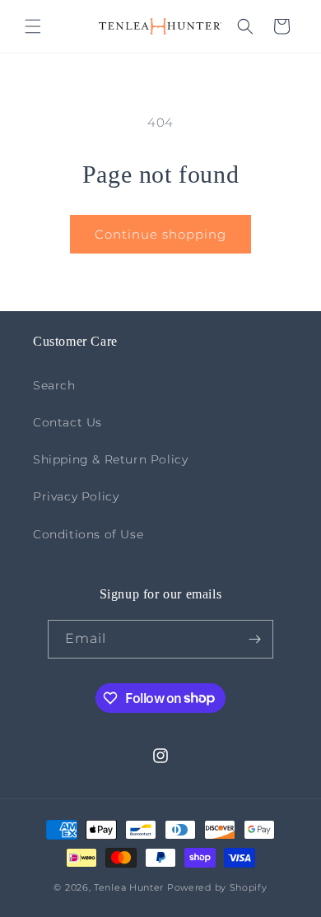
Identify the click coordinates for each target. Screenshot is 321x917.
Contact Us (67, 422)
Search (54, 385)
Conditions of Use (88, 534)
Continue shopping (160, 234)
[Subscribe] (254, 639)
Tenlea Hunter (129, 887)
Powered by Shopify (217, 887)
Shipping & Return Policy (110, 459)
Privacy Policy (76, 496)
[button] (33, 26)
